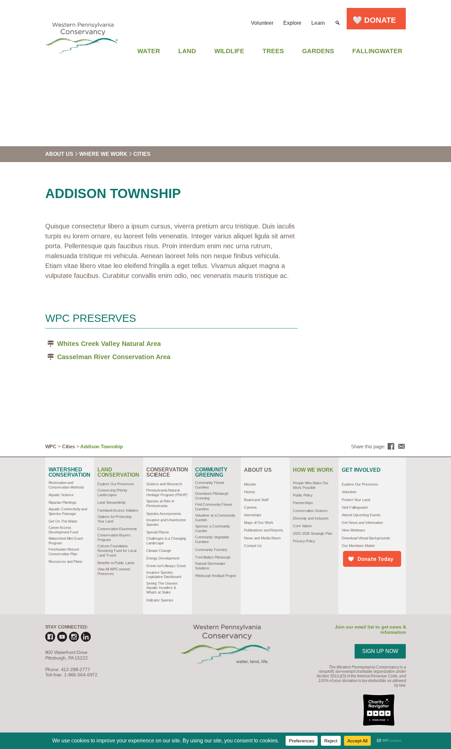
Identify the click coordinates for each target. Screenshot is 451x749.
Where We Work (104, 154)
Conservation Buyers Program (114, 537)
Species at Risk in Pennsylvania (160, 503)
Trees (273, 51)
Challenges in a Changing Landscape (166, 540)
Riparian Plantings (63, 502)
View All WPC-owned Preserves (113, 571)
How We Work (313, 470)
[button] (337, 18)
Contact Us (253, 546)
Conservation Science (167, 472)
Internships (252, 515)
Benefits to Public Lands (116, 563)
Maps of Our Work (258, 523)
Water (148, 51)
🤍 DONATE (376, 20)
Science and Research (164, 484)
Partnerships (303, 503)
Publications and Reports (263, 530)
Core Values (302, 526)
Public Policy (303, 495)
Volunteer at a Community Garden (215, 517)
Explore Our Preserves (115, 484)
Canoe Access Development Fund (63, 530)
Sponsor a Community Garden (212, 528)
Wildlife (229, 51)
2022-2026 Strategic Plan (312, 533)
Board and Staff (256, 500)
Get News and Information (362, 523)
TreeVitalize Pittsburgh (212, 557)
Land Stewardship (111, 502)
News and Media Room (262, 538)
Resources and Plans (66, 561)
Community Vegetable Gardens (212, 539)
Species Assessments (163, 514)
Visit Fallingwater (355, 507)
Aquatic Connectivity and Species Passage (68, 511)
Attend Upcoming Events (361, 515)
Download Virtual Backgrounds (366, 538)
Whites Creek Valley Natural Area (109, 343)
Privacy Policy (304, 541)
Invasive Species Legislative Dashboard (163, 574)
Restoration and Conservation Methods (66, 485)
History (249, 492)
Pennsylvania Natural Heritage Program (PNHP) (167, 492)
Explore (292, 23)
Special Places (157, 532)
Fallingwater (377, 51)
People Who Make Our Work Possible (311, 485)
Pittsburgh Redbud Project (215, 576)
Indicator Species (159, 600)
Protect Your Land (356, 500)
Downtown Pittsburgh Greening (211, 496)
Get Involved (361, 470)
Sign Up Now (380, 651)
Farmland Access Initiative (117, 510)
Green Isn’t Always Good (166, 566)
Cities (142, 154)
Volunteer (262, 23)
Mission (250, 484)
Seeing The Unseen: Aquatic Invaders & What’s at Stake (162, 588)
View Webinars (353, 530)
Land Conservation (118, 472)
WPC (51, 446)
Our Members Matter (358, 546)
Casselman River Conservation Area (113, 356)
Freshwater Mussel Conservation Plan (64, 551)
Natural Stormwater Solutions (210, 566)
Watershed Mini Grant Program (66, 540)
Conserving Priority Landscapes (112, 492)
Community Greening (211, 472)
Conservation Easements (117, 529)
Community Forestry (211, 550)
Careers (250, 507)
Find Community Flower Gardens (213, 506)
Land (187, 51)
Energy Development (162, 558)
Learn (318, 23)
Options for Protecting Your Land (114, 519)
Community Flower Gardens (210, 485)
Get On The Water (63, 521)
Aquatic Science (61, 495)
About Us (60, 154)
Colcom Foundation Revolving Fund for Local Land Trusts (116, 550)
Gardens (318, 51)
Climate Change (158, 551)
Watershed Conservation (69, 472)
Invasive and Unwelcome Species (166, 522)
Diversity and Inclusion (311, 518)
